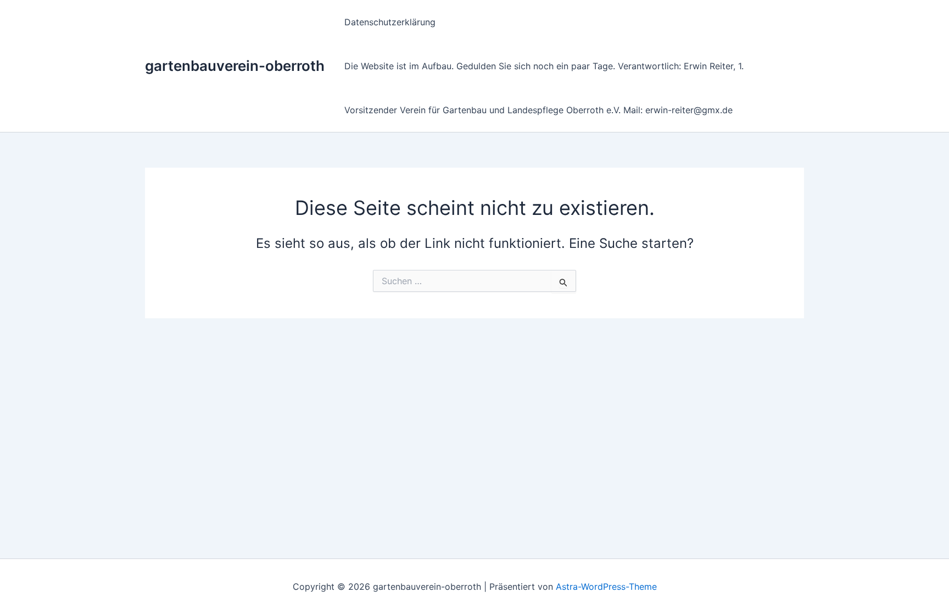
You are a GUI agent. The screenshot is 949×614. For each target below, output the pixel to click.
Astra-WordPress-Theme (606, 586)
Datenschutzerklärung (390, 21)
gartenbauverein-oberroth (235, 65)
